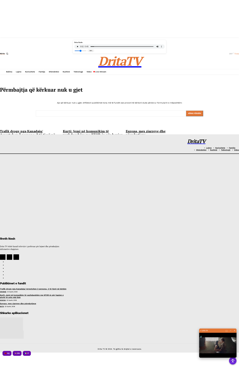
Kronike (3, 292)
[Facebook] (2, 257)
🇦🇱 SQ (6, 353)
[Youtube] (16, 257)
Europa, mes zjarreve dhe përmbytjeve (146, 133)
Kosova (3, 300)
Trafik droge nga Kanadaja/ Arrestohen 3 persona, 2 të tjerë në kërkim (33, 289)
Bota (2, 306)
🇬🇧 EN (17, 353)
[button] (4, 53)
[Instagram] (9, 257)
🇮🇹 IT (27, 353)
